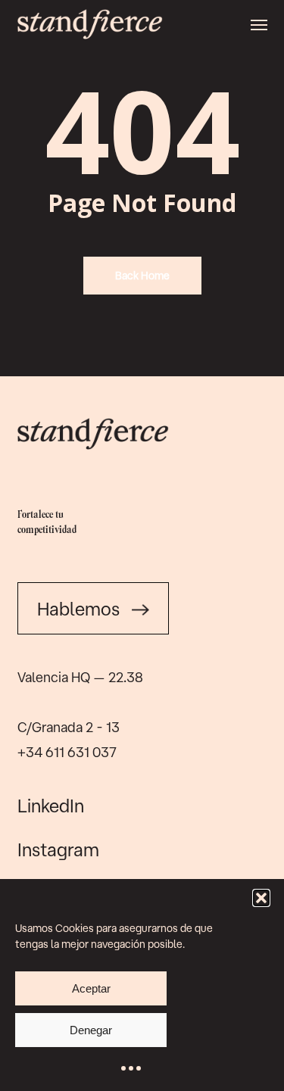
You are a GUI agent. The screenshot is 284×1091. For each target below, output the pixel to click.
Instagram (58, 849)
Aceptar (91, 988)
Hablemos (78, 608)
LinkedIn (50, 805)
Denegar (91, 1030)
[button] (261, 898)
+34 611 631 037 (67, 751)
